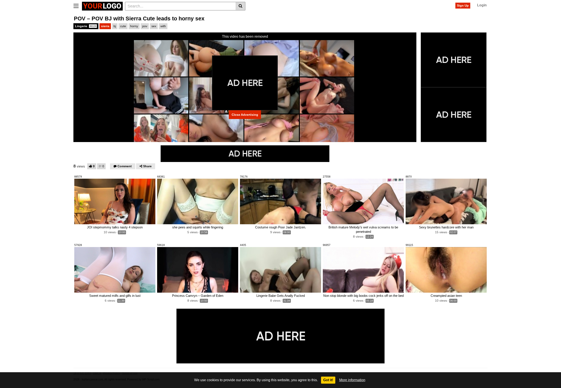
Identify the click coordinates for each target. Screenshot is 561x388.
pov (144, 26)
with (163, 26)
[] (240, 6)
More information (352, 380)
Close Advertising (245, 114)
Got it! (328, 380)
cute (123, 26)
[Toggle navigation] (77, 5)
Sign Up (463, 5)
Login (482, 5)
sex (153, 26)
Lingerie (85, 26)
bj (115, 26)
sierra (105, 26)
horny (134, 26)
